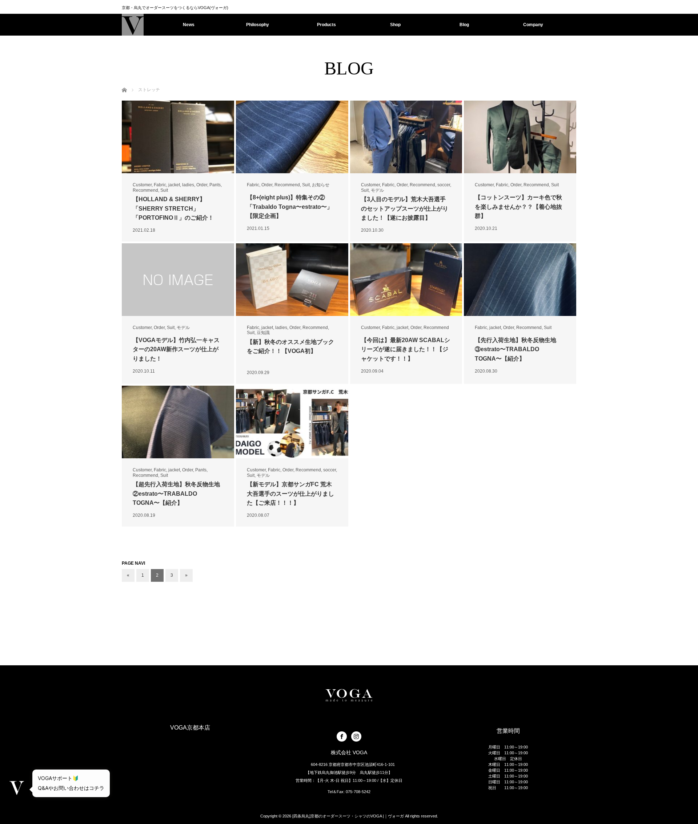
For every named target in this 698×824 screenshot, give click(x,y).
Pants (215, 184)
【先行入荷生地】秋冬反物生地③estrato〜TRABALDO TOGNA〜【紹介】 (515, 349)
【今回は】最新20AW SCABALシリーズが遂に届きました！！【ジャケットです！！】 (405, 349)
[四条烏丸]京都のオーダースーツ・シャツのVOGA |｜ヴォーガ (348, 816)
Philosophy (257, 24)
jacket (174, 184)
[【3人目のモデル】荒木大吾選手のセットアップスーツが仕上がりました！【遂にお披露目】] (406, 137)
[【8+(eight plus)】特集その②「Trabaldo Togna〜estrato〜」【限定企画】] (292, 137)
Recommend (145, 190)
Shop (395, 24)
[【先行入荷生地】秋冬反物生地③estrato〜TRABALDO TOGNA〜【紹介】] (520, 279)
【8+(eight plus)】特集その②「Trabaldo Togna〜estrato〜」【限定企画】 (290, 206)
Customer (142, 184)
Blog (464, 24)
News (188, 24)
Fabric (160, 184)
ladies (188, 184)
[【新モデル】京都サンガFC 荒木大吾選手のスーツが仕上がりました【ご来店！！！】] (292, 422)
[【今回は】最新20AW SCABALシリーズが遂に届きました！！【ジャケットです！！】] (406, 279)
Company (533, 24)
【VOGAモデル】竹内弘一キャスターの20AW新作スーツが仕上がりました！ (176, 349)
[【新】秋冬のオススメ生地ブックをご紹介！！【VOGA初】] (292, 279)
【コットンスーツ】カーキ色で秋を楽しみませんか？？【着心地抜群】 (518, 206)
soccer (443, 184)
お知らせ (320, 184)
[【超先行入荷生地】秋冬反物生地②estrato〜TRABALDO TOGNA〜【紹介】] (178, 422)
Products (326, 24)
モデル (377, 190)
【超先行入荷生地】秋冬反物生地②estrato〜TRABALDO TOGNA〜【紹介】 (176, 493)
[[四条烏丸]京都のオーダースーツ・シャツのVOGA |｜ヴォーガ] (133, 25)
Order (201, 184)
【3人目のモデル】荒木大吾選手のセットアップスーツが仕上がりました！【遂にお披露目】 (404, 208)
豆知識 (263, 332)
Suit (164, 190)
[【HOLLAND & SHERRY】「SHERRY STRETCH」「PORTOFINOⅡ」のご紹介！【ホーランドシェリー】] (178, 137)
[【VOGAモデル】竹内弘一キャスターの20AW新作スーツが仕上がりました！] (178, 279)
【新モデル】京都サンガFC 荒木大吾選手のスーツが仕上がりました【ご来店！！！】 (290, 493)
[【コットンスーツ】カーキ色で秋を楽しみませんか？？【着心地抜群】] (520, 137)
